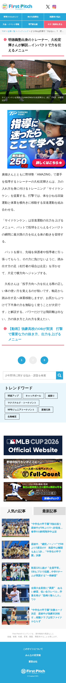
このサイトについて (33, 649)
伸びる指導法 (32, 17)
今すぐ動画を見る (55, 24)
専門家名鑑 (33, 24)
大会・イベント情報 (11, 24)
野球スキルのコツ (11, 17)
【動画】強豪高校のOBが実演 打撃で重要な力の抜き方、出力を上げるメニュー (35, 334)
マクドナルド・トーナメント (22, 402)
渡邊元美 (45, 409)
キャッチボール (33, 395)
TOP (4, 31)
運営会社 (33, 661)
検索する (59, 375)
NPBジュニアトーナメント (21, 409)
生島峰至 (12, 416)
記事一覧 (11, 31)
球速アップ (13, 395)
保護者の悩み (55, 17)
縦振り (51, 395)
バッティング (22, 31)
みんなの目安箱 (33, 655)
